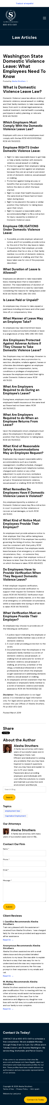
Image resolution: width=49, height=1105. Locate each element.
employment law (12, 811)
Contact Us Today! (16, 1033)
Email (6, 870)
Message (7, 880)
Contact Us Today (35, 1099)
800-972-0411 (10, 24)
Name (6, 849)
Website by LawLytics (12, 1094)
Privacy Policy (22, 1089)
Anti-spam (34, 1089)
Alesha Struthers (19, 81)
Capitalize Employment (15, 816)
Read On (7, 939)
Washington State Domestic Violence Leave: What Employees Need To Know (24, 66)
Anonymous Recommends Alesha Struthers (21, 947)
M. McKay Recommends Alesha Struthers (20, 983)
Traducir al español (24, 3)
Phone (6, 859)
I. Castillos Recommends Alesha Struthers (20, 923)
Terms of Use (8, 1089)
